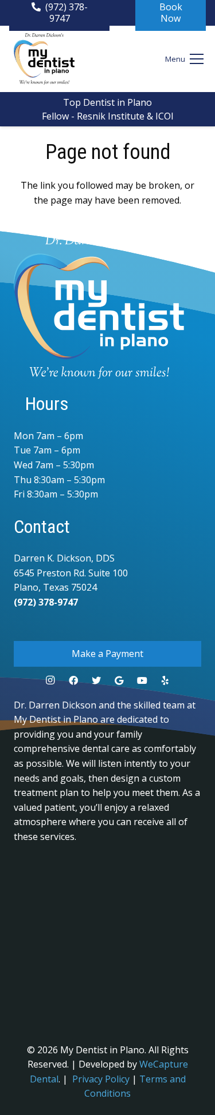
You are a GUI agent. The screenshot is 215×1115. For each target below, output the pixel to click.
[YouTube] (142, 680)
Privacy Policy (101, 1079)
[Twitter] (96, 680)
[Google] (119, 680)
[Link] (44, 59)
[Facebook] (73, 680)
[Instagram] (50, 680)
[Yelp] (165, 680)
